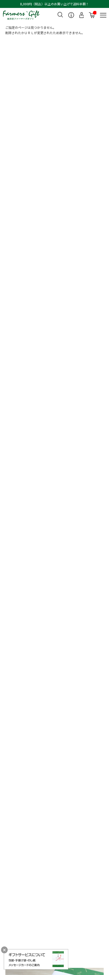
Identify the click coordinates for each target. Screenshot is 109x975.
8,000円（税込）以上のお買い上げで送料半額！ (54, 4)
